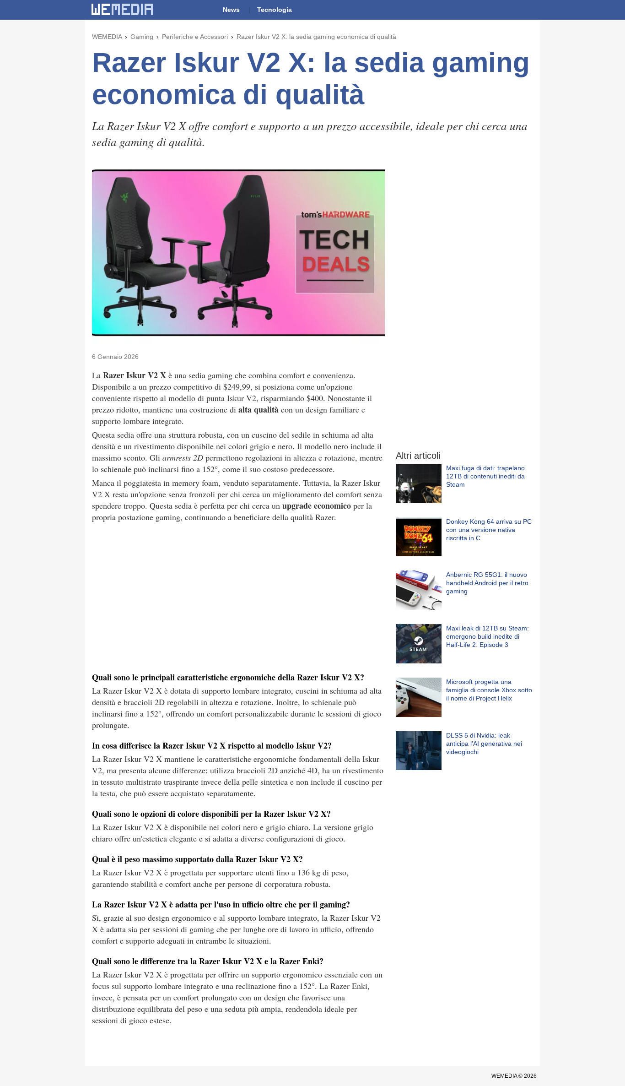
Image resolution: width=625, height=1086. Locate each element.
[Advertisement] (238, 596)
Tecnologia (274, 9)
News (231, 9)
